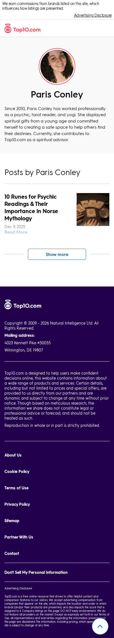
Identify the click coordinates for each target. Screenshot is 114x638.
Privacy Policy (17, 504)
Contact (11, 553)
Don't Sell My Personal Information (36, 572)
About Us (13, 455)
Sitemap (11, 520)
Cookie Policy (16, 471)
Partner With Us (18, 537)
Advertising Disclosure (93, 15)
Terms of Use (16, 487)
